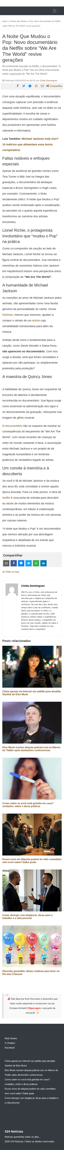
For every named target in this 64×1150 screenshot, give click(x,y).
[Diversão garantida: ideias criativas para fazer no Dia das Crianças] (32, 946)
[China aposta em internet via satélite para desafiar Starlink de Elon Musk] (32, 666)
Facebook (10, 1047)
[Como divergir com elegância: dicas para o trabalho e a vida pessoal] (32, 890)
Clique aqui (33, 1008)
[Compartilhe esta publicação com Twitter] (24, 86)
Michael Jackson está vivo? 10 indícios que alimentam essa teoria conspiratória (30, 144)
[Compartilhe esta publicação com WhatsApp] (36, 86)
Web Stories (11, 1038)
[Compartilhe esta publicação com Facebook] (17, 86)
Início (4, 21)
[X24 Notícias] (14, 11)
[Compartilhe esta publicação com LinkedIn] (43, 563)
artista (36, 320)
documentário (13, 425)
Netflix (6, 497)
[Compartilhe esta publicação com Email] (42, 86)
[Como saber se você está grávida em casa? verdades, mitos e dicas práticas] (32, 778)
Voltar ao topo (12, 571)
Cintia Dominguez (48, 80)
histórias (7, 314)
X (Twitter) (10, 1043)
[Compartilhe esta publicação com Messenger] (30, 86)
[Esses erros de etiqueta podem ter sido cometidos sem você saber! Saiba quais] (32, 834)
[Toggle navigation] (54, 11)
